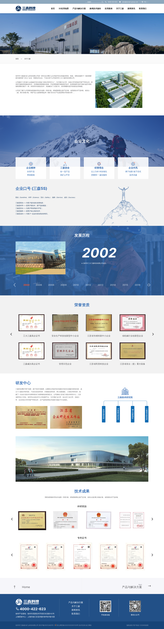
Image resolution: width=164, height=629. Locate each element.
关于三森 (27, 59)
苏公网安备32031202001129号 (67, 625)
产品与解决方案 (75, 602)
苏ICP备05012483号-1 (46, 625)
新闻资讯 (76, 610)
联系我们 (76, 613)
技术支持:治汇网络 (85, 625)
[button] (14, 285)
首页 (17, 59)
